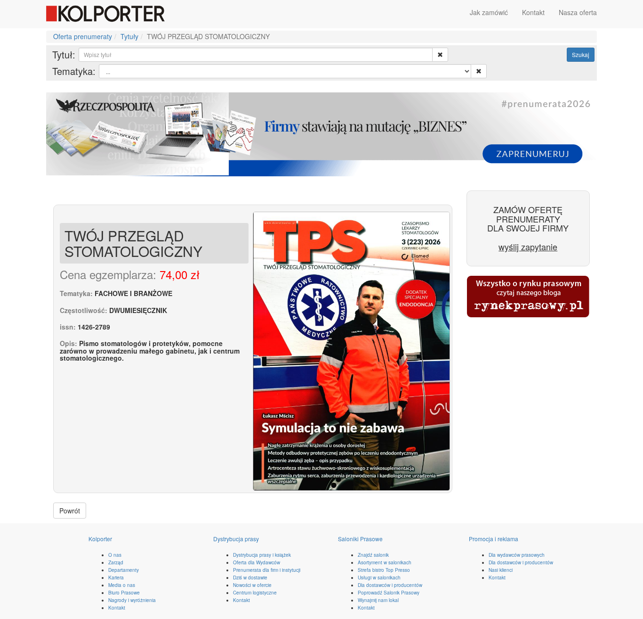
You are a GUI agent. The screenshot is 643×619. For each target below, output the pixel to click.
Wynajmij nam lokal (378, 600)
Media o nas (121, 585)
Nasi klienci (501, 570)
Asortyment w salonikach (384, 562)
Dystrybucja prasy (236, 539)
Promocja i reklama (493, 539)
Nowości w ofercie (252, 585)
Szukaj (580, 54)
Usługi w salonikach (379, 577)
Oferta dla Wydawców (256, 562)
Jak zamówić (489, 12)
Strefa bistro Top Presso (384, 570)
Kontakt (533, 12)
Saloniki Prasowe (360, 539)
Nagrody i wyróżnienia (132, 600)
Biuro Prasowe (124, 592)
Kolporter (100, 539)
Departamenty (123, 570)
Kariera (116, 577)
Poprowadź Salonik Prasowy (388, 592)
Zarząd (115, 562)
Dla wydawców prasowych (517, 555)
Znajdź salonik (373, 555)
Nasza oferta (578, 12)
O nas (114, 555)
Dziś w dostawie (250, 577)
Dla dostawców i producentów (390, 585)
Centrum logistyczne (255, 592)
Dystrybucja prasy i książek (262, 555)
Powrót (69, 510)
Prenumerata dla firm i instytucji (266, 570)
